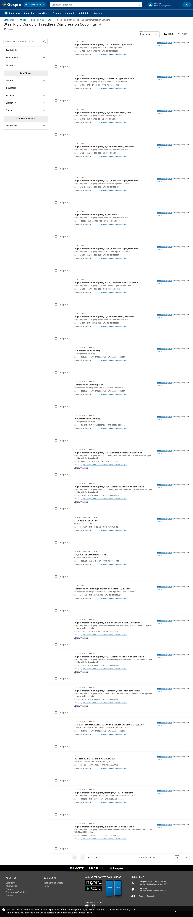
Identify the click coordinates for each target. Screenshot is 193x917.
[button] (35, 4)
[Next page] (96, 857)
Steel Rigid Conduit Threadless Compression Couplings (105, 54)
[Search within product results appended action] (44, 41)
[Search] (138, 4)
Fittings (22, 20)
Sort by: (143, 32)
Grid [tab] (184, 34)
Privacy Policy (85, 912)
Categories (9, 20)
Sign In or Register (164, 43)
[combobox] (96, 4)
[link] (22, 882)
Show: (177, 855)
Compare (63, 66)
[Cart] (186, 4)
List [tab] (170, 34)
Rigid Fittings (37, 20)
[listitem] (163, 4)
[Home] (11, 5)
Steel (50, 20)
